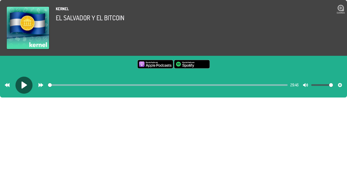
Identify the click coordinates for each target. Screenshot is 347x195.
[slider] (168, 85)
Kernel (62, 9)
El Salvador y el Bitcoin (90, 18)
